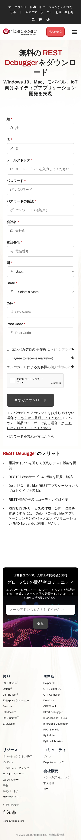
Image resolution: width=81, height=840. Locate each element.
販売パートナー (12, 791)
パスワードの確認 (21, 201)
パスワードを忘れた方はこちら (30, 436)
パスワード (16, 181)
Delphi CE (49, 683)
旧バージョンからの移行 (56, 7)
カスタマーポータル (38, 12)
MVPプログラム (12, 797)
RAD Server (22, 523)
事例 (5, 785)
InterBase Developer (55, 723)
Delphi (7, 688)
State (12, 283)
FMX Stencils (51, 729)
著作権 (41, 349)
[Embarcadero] (20, 32)
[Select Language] (48, 19)
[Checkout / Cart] (40, 19)
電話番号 (14, 242)
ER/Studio (9, 723)
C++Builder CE (52, 688)
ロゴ (46, 789)
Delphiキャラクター (55, 762)
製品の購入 (55, 31)
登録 (40, 623)
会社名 (13, 222)
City (11, 303)
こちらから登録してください (40, 418)
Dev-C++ (48, 700)
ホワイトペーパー (13, 773)
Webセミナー (11, 779)
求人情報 (48, 783)
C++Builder (10, 694)
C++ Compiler (51, 694)
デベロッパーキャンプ (16, 768)
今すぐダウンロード (30, 400)
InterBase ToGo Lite (55, 718)
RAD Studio (10, 682)
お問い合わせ (65, 12)
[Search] (33, 19)
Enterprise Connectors (16, 700)
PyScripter (49, 735)
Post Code (16, 324)
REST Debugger (53, 712)
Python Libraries (53, 741)
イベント (8, 762)
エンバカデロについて (56, 777)
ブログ (47, 756)
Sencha (7, 706)
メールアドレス (19, 160)
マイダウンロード (20, 7)
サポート (16, 12)
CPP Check (50, 706)
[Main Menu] (75, 32)
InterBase (9, 712)
